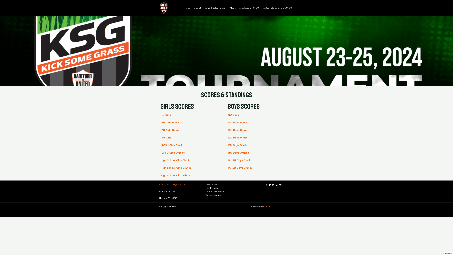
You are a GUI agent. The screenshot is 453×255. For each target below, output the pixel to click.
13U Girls (165, 137)
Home (187, 8)
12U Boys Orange (238, 130)
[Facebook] (266, 185)
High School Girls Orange (176, 167)
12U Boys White (237, 137)
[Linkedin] (273, 185)
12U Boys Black (237, 122)
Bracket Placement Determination (210, 8)
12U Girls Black (169, 122)
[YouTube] (280, 185)
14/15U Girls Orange (172, 152)
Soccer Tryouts (213, 195)
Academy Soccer (214, 188)
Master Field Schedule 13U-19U (277, 8)
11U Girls (165, 115)
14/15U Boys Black (239, 160)
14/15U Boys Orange (240, 167)
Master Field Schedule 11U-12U (244, 8)
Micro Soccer (212, 184)
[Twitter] (270, 185)
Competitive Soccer (215, 191)
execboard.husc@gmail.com (172, 184)
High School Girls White (175, 175)
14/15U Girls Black (171, 145)
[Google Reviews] (277, 185)
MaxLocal (267, 206)
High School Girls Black (175, 160)
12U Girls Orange (170, 130)
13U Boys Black (237, 145)
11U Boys (233, 115)
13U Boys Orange (238, 152)
